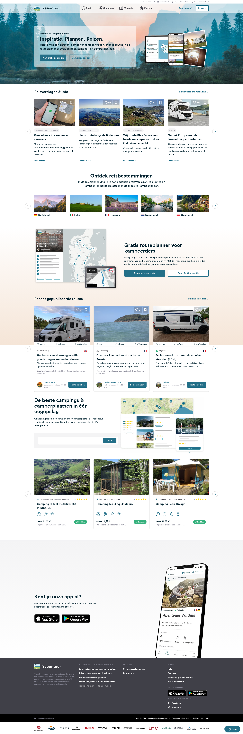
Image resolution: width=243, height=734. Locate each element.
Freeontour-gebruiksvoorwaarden (157, 718)
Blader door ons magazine (192, 91)
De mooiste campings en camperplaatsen (97, 669)
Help (170, 669)
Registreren (185, 8)
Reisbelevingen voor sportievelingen (95, 673)
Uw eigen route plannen (134, 669)
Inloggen (202, 8)
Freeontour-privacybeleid (181, 718)
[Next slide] (215, 131)
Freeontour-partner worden (180, 677)
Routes (89, 8)
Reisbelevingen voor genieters (92, 677)
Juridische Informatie (201, 718)
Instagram (176, 707)
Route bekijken (78, 384)
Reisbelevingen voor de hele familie (95, 685)
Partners (148, 8)
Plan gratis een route (53, 57)
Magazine (129, 8)
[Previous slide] (28, 131)
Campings (108, 8)
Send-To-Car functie (188, 273)
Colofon (139, 718)
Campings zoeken (81, 57)
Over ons (172, 673)
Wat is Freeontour (176, 681)
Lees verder (39, 160)
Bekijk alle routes (197, 298)
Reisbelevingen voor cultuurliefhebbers (97, 681)
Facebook (176, 703)
